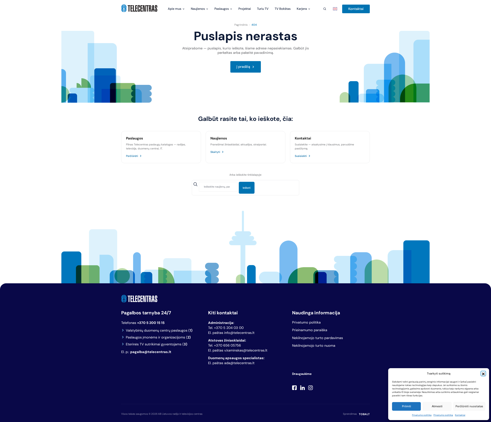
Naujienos (198, 9)
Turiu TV (263, 9)
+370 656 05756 (227, 345)
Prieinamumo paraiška (309, 330)
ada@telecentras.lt (239, 363)
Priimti (406, 406)
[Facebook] (294, 387)
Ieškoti (247, 187)
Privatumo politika (422, 415)
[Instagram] (310, 387)
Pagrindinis (241, 24)
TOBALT (364, 414)
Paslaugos (221, 9)
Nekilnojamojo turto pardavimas (317, 338)
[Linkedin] (302, 387)
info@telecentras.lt (239, 332)
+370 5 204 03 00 (229, 327)
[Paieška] (325, 9)
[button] (483, 373)
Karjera (302, 9)
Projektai (244, 9)
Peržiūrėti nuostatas (469, 406)
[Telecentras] (139, 8)
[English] (335, 9)
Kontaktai (460, 415)
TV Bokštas (283, 9)
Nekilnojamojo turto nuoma (313, 345)
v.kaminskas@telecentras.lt (245, 350)
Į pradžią (243, 67)
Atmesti (437, 406)
